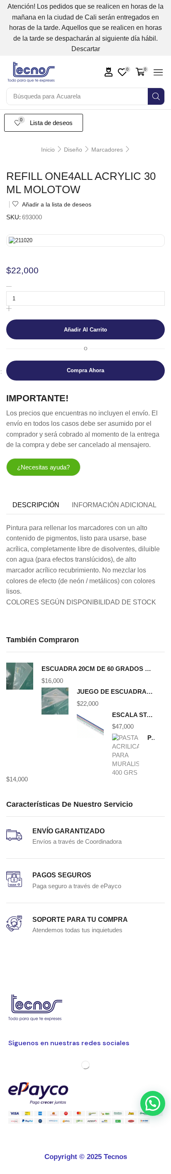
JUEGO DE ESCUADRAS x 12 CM (115, 691)
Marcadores (107, 149)
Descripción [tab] (35, 504)
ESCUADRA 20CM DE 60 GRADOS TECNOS (98, 669)
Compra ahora (85, 370)
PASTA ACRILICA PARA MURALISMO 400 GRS (150, 737)
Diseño (73, 149)
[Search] (156, 96)
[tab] (36, 505)
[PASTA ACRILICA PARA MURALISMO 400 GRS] (125, 753)
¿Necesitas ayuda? (43, 467)
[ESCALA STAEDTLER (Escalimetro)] (90, 724)
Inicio (48, 149)
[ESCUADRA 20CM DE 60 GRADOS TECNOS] (19, 677)
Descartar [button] (85, 48)
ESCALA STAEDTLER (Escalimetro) (133, 715)
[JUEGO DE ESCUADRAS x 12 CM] (55, 701)
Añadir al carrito (85, 330)
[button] (109, 72)
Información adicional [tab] (114, 504)
